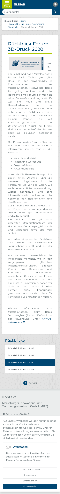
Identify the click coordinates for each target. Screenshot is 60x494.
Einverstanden (30, 486)
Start (23, 21)
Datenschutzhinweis (30, 469)
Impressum (30, 475)
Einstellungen (30, 480)
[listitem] (30, 348)
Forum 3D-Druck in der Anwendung (26, 24)
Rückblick (12, 27)
